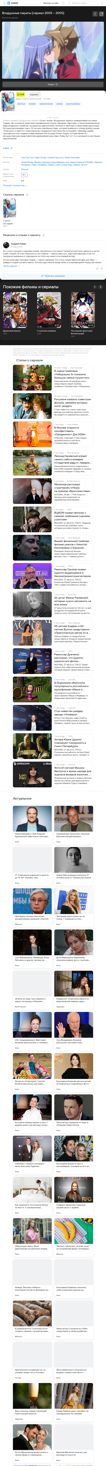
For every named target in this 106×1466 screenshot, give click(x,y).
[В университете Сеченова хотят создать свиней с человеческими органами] (32, 1320)
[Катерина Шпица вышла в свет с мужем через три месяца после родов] (32, 1113)
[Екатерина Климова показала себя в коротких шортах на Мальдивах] (73, 1278)
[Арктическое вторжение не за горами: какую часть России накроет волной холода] (32, 1361)
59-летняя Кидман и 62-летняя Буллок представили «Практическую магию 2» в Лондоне (71, 630)
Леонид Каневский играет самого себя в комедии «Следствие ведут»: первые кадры (71, 459)
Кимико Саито (54, 165)
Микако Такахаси (42, 162)
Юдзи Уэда (67, 165)
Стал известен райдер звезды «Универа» (68, 713)
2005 (18, 99)
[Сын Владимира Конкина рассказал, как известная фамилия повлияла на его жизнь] (73, 1031)
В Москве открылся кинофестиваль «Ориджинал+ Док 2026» (70, 431)
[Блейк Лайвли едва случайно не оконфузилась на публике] (73, 1402)
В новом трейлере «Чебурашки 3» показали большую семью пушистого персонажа (71, 374)
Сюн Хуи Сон (27, 157)
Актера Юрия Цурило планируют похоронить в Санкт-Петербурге (70, 743)
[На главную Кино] (14, 3)
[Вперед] (100, 287)
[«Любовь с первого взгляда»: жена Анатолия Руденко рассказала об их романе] (32, 1155)
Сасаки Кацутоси (55, 157)
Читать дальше (10, 266)
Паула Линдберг (39, 165)
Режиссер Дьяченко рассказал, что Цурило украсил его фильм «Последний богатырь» (68, 658)
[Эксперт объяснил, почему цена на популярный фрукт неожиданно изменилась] (73, 1237)
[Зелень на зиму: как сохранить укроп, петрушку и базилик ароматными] (32, 990)
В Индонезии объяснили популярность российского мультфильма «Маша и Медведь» (71, 686)
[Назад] (95, 287)
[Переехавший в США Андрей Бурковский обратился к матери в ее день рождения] (32, 825)
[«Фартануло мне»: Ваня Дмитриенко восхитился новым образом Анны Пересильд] (32, 1237)
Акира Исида (27, 162)
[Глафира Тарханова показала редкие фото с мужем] (73, 1196)
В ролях (6, 162)
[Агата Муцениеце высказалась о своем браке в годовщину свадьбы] (32, 1443)
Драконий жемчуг (12, 331)
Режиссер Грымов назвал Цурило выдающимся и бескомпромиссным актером (72, 573)
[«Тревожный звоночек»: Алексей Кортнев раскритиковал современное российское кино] (73, 825)
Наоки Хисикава (72, 157)
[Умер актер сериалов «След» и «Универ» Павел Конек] (73, 1113)
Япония (24, 169)
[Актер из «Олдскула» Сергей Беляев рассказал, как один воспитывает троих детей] (32, 1072)
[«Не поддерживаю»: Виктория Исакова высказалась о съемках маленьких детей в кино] (32, 1031)
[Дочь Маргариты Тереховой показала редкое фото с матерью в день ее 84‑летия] (73, 948)
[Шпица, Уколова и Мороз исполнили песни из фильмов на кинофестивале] (32, 1278)
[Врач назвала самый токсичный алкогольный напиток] (32, 1402)
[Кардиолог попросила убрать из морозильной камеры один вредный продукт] (73, 990)
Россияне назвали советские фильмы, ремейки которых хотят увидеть (72, 403)
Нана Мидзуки (58, 162)
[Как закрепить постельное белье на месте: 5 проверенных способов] (32, 1196)
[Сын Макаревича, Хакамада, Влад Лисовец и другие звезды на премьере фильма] (32, 948)
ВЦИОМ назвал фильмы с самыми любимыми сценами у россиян (72, 516)
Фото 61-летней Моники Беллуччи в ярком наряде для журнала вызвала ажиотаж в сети (72, 771)
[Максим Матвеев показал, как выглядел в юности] (73, 1443)
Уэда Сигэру (40, 157)
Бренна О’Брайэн (86, 162)
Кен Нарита (71, 162)
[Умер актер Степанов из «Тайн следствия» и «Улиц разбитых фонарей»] (73, 1320)
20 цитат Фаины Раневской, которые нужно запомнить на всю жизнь (72, 601)
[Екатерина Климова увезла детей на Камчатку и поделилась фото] (73, 1072)
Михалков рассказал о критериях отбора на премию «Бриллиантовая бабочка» (72, 488)
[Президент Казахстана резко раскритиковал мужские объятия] (32, 907)
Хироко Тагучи (80, 165)
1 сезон (6, 221)
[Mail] (8, 3)
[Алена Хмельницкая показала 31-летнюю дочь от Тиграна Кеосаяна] (73, 866)
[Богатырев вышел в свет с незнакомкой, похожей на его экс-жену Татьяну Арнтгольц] (73, 1155)
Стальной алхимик (46, 331)
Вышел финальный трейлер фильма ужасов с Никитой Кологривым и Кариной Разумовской (71, 545)
